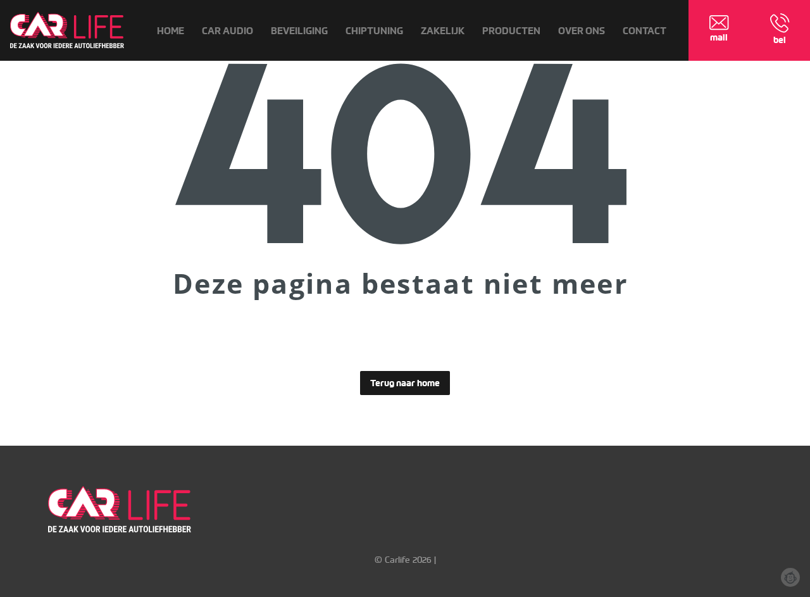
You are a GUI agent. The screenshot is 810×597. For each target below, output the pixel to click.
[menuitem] (170, 31)
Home (170, 31)
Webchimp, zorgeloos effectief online (790, 577)
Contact (644, 31)
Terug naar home (405, 383)
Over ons (581, 31)
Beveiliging (299, 31)
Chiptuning (374, 31)
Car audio (227, 31)
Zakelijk (442, 31)
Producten (511, 31)
